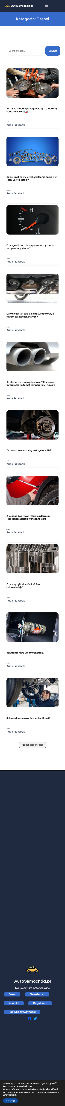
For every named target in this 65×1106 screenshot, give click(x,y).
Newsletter (37, 994)
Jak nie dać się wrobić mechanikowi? (28, 718)
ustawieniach (10, 1095)
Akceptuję (10, 1101)
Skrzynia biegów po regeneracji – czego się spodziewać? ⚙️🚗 (31, 110)
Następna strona (32, 744)
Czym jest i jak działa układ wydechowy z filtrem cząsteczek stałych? (30, 315)
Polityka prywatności (22, 1012)
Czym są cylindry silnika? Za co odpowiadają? (24, 586)
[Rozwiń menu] (46, 6)
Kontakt (14, 1003)
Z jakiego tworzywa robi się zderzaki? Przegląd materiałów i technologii (28, 517)
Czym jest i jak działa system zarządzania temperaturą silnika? (30, 247)
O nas (12, 994)
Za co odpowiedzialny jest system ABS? (29, 450)
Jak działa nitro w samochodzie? (25, 652)
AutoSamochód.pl (22, 5)
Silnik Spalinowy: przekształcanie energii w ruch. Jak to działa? (31, 178)
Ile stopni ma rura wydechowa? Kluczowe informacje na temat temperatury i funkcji (30, 383)
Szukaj (10, 42)
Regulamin (40, 1003)
